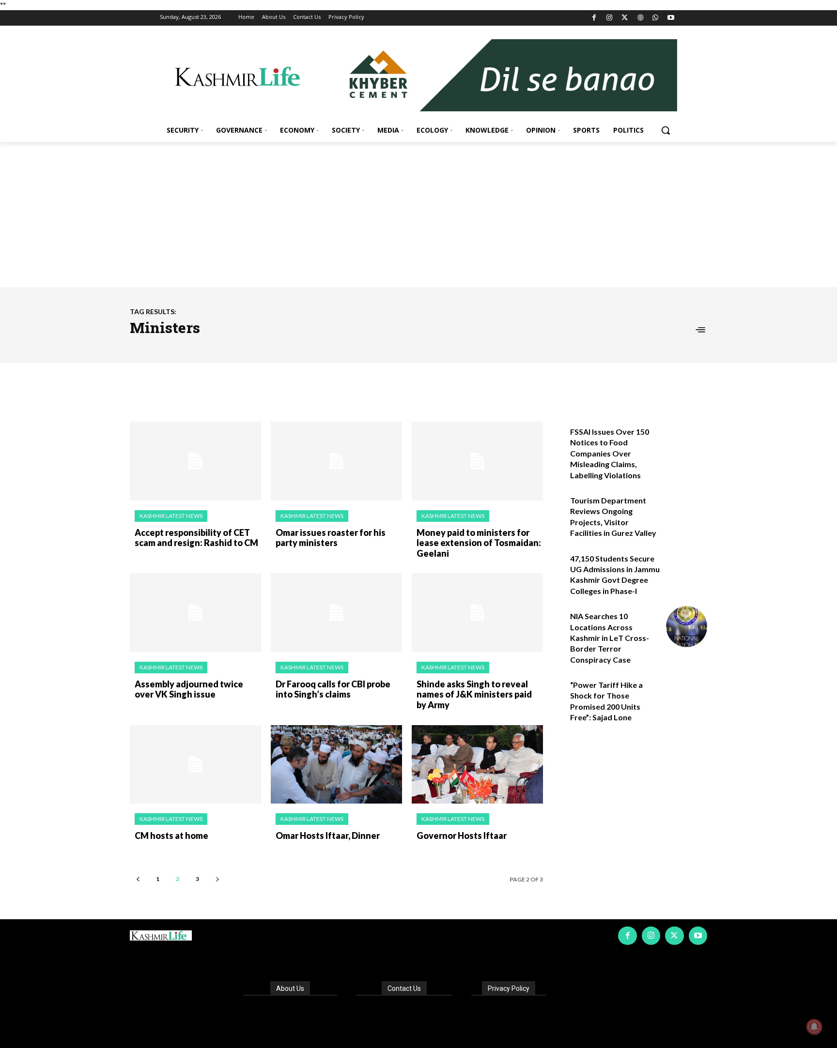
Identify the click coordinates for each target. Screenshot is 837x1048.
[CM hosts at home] (195, 764)
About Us (290, 988)
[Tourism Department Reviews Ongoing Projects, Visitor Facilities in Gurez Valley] (686, 511)
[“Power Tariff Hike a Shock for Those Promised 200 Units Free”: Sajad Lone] (686, 695)
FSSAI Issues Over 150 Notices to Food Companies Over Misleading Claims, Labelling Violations (609, 453)
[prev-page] (138, 878)
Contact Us (404, 988)
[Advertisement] (418, 214)
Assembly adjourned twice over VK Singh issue (189, 689)
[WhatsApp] (655, 18)
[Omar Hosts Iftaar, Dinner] (336, 764)
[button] (665, 130)
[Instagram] (609, 18)
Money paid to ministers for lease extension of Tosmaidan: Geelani (479, 543)
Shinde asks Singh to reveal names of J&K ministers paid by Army (474, 694)
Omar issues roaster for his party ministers (331, 537)
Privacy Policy (508, 988)
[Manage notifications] (814, 1026)
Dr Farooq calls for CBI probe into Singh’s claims (333, 689)
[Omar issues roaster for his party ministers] (336, 461)
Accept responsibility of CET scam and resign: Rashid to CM (196, 537)
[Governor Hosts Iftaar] (477, 764)
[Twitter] (625, 18)
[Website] (640, 18)
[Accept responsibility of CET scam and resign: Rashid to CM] (195, 461)
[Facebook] (594, 18)
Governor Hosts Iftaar (462, 835)
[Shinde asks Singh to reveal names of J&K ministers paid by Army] (477, 612)
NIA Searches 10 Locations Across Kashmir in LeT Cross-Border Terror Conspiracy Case (609, 637)
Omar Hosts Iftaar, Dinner (328, 835)
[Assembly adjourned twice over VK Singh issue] (195, 612)
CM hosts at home (171, 835)
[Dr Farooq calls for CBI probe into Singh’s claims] (336, 612)
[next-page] (217, 878)
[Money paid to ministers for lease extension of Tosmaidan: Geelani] (477, 461)
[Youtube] (670, 18)
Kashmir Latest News (171, 515)
